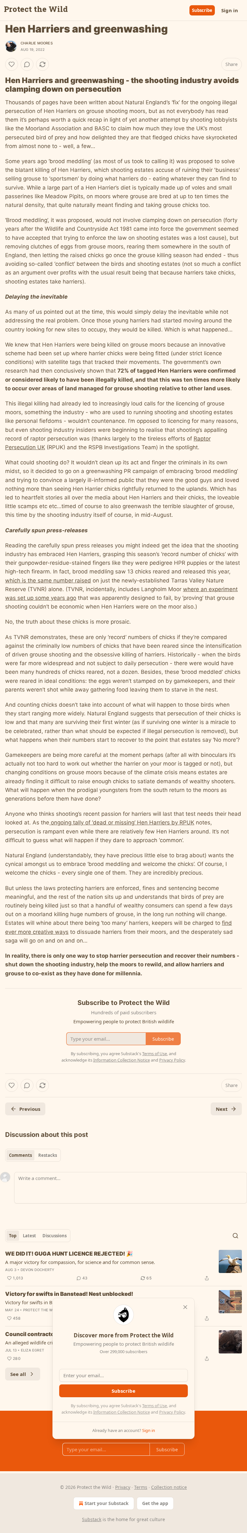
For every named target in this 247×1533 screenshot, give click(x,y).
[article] (123, 1266)
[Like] (11, 64)
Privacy (122, 1487)
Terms (140, 1487)
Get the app (155, 1503)
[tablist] (33, 1155)
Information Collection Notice (121, 1412)
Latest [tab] (29, 1236)
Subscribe (202, 10)
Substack (91, 1519)
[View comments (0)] (27, 64)
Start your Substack (107, 1503)
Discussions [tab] (54, 1236)
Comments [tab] (20, 1155)
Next (222, 1109)
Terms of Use (154, 1405)
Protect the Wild (41, 1310)
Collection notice (169, 1487)
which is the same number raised (48, 580)
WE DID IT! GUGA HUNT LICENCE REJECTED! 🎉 (69, 1253)
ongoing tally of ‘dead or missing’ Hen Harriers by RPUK (121, 822)
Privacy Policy (172, 1412)
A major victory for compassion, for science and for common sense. (80, 1262)
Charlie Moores (37, 43)
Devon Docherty (38, 1270)
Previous (29, 1109)
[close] (185, 1307)
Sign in (229, 10)
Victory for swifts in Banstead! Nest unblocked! (69, 1294)
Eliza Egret (32, 1350)
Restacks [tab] (47, 1155)
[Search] (235, 1235)
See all (18, 1374)
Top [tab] (12, 1236)
